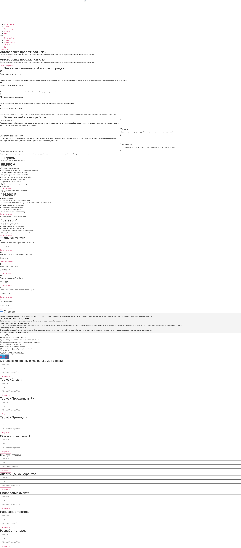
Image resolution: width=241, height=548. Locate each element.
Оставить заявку (6, 188)
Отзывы (7, 31)
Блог (5, 33)
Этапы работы (9, 24)
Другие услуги (9, 29)
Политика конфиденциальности (12, 354)
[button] (120, 36)
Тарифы (7, 27)
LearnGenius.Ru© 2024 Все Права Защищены (11, 351)
